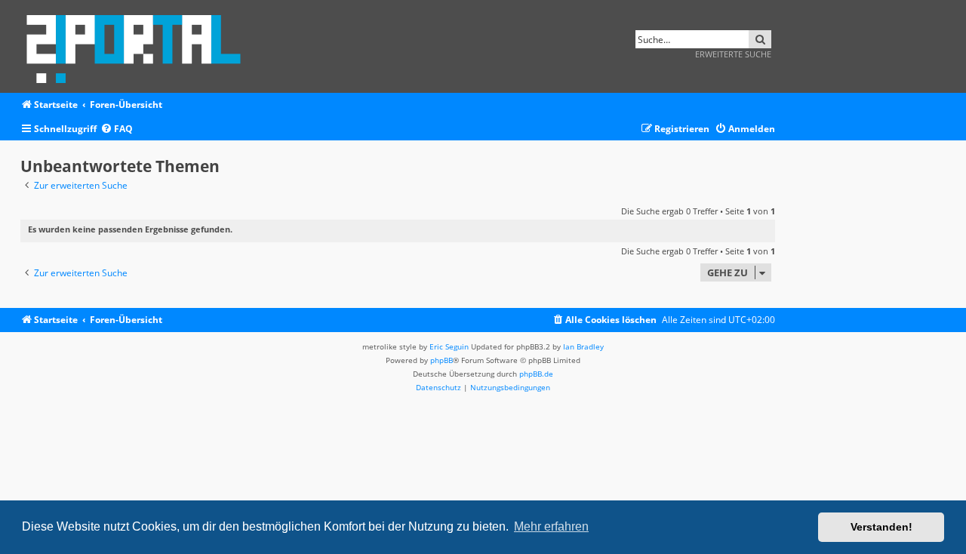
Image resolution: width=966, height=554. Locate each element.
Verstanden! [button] (881, 527)
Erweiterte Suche (733, 54)
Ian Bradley (583, 346)
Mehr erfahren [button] (551, 526)
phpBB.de (536, 373)
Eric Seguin (449, 346)
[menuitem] (116, 129)
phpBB (441, 360)
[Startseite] (138, 46)
